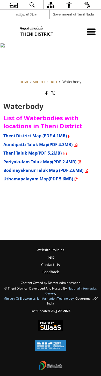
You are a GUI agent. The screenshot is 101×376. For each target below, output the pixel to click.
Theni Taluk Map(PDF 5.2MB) (33, 153)
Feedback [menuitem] (50, 271)
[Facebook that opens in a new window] (46, 93)
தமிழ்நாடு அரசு (26, 14)
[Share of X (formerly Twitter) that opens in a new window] (53, 93)
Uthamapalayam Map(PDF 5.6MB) (38, 179)
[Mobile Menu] (91, 31)
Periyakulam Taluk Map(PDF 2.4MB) (40, 162)
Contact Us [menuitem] (50, 264)
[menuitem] (13, 5)
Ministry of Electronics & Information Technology (38, 298)
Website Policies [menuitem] (50, 249)
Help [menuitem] (51, 257)
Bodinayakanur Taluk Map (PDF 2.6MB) (43, 170)
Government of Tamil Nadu (73, 14)
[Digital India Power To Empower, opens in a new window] (50, 366)
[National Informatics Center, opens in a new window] (50, 346)
